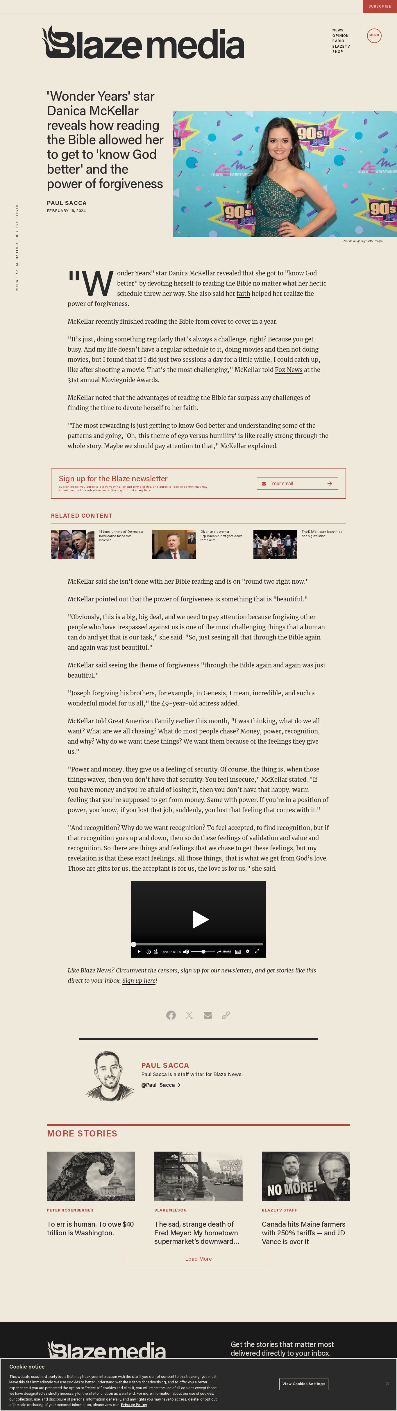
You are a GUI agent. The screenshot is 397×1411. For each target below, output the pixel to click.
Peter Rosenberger (70, 1211)
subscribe (380, 6)
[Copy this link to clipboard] (226, 1015)
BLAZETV (341, 47)
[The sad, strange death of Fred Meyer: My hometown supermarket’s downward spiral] (198, 1175)
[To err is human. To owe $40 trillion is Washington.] (91, 1175)
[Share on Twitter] (189, 1015)
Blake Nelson (170, 1211)
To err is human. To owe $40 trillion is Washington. (90, 1229)
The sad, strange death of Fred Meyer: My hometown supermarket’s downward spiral (196, 1234)
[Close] (387, 1383)
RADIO (338, 41)
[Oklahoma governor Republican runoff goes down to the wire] (174, 543)
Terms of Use (142, 487)
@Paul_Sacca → (161, 1085)
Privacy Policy (115, 487)
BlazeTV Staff (279, 1211)
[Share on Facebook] (171, 1015)
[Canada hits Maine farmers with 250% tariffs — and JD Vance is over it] (306, 1175)
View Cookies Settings (303, 1384)
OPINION (340, 36)
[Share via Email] (207, 1015)
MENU (374, 35)
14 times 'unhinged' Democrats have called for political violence (121, 536)
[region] (198, 1384)
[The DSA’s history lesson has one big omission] (275, 543)
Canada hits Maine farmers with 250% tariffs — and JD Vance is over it (304, 1233)
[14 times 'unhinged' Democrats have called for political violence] (72, 543)
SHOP (337, 52)
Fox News (289, 369)
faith (243, 293)
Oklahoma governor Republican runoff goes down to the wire (221, 536)
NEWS (337, 30)
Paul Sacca (67, 203)
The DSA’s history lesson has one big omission (322, 534)
